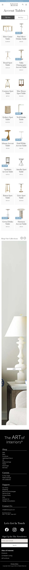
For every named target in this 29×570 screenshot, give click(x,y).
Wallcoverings (6, 462)
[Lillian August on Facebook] (7, 529)
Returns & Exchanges (9, 491)
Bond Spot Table (7, 64)
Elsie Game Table (7, 38)
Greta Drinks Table (7, 223)
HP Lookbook (6, 479)
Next (25, 238)
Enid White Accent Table (21, 144)
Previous (21, 238)
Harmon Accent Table (21, 223)
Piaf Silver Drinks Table (21, 38)
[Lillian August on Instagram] (14, 529)
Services (4, 467)
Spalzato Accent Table (7, 170)
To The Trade (6, 476)
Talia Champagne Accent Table (21, 65)
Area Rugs (5, 465)
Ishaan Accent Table (8, 144)
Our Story (5, 487)
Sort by (20, 17)
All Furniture (5, 558)
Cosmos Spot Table (7, 92)
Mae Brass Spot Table (21, 92)
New (3, 454)
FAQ (3, 497)
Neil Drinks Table (21, 118)
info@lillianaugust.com (8, 509)
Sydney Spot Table (7, 118)
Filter (8, 17)
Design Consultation (8, 501)
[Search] (23, 4)
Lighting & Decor (7, 458)
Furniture (5, 456)
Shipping (5, 489)
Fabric (4, 464)
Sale (3, 452)
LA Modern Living (7, 555)
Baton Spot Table (7, 197)
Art (3, 460)
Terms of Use (6, 493)
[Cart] (26, 4)
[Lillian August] (14, 4)
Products (4, 553)
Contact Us (5, 499)
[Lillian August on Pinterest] (22, 529)
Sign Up (14, 545)
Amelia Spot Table (21, 170)
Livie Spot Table (21, 197)
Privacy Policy (6, 495)
